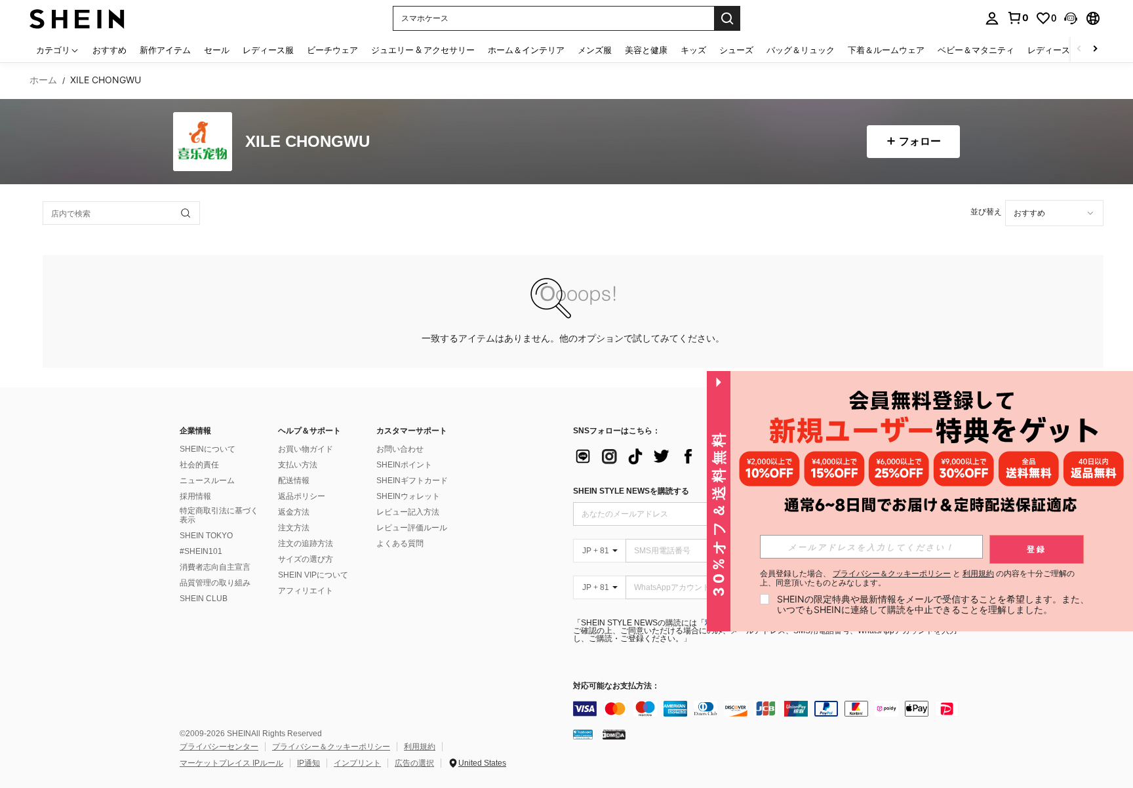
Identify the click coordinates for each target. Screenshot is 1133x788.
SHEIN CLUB (204, 598)
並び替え (986, 211)
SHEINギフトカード (412, 480)
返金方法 (293, 512)
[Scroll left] (1079, 49)
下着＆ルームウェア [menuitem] (886, 50)
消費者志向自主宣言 (215, 567)
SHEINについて (207, 449)
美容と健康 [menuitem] (646, 50)
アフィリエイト (305, 590)
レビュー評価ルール (411, 527)
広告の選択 (414, 763)
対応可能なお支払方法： (616, 686)
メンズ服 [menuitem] (595, 50)
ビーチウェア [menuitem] (332, 50)
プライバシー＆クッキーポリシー (331, 746)
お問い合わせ (400, 449)
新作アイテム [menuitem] (165, 50)
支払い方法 (297, 464)
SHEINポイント (404, 464)
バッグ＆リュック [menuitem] (800, 50)
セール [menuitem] (216, 50)
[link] (1017, 18)
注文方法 (293, 527)
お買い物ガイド (305, 449)
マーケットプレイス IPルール (231, 763)
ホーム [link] (43, 80)
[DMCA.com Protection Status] (614, 734)
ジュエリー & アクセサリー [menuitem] (423, 50)
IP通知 (308, 763)
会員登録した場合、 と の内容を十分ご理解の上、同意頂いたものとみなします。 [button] (917, 578)
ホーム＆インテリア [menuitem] (526, 50)
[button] (1071, 18)
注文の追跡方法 (305, 543)
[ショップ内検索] (185, 213)
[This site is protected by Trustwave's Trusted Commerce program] (583, 734)
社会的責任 (199, 464)
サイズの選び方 (305, 559)
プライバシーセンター (219, 746)
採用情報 (195, 496)
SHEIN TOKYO (206, 535)
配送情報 (293, 480)
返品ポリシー (301, 496)
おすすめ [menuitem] (109, 50)
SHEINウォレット (408, 496)
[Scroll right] (1095, 49)
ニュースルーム (207, 480)
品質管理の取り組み (215, 582)
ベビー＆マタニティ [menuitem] (976, 50)
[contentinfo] (769, 709)
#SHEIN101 (201, 551)
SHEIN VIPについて (313, 575)
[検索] (727, 18)
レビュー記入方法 (407, 512)
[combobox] (1054, 213)
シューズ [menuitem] (736, 50)
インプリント (357, 763)
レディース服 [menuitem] (268, 50)
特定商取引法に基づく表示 (219, 515)
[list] (678, 456)
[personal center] (992, 18)
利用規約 (419, 746)
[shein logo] (77, 18)
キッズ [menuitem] (693, 50)
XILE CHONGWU (307, 142)
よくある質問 (400, 543)
